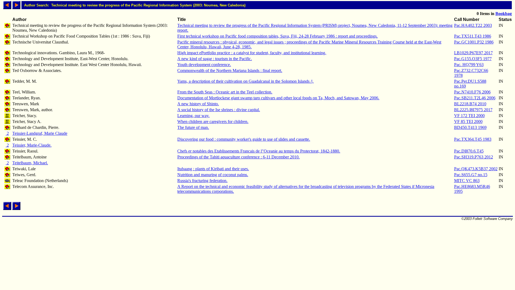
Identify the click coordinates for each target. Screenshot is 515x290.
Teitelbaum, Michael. (30, 163)
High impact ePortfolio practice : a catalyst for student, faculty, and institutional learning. (251, 52)
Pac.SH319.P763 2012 (473, 157)
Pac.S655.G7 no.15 (470, 174)
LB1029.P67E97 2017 (473, 52)
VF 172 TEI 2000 (469, 115)
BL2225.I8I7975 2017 (473, 109)
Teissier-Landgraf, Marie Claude (39, 133)
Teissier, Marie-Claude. (32, 145)
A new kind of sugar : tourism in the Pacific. (214, 58)
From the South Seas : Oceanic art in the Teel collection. (224, 92)
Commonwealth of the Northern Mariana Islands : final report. (229, 70)
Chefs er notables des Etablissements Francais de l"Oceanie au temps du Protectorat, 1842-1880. (258, 151)
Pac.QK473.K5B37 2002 (476, 168)
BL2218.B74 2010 (470, 104)
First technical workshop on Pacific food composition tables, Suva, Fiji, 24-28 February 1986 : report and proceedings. (277, 36)
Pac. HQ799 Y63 (469, 64)
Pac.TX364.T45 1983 (472, 139)
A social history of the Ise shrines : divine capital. (218, 109)
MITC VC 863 (467, 180)
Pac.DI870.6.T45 (469, 151)
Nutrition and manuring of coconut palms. (212, 174)
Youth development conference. (204, 64)
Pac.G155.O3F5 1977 (473, 58)
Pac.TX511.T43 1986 (472, 36)
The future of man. (193, 127)
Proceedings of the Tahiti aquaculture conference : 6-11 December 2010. (238, 157)
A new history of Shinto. (198, 104)
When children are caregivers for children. (212, 121)
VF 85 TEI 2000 (468, 121)
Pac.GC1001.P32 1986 (474, 42)
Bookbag (503, 13)
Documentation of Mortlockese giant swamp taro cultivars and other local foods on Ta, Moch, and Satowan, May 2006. (278, 98)
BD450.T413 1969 (470, 127)
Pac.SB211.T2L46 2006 (474, 98)
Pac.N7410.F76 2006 (472, 92)
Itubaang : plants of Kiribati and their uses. (213, 168)
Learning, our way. (193, 115)
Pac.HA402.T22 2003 (473, 25)
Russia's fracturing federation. (202, 180)
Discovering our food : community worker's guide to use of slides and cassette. (243, 139)
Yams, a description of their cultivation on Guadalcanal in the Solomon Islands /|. (245, 81)
